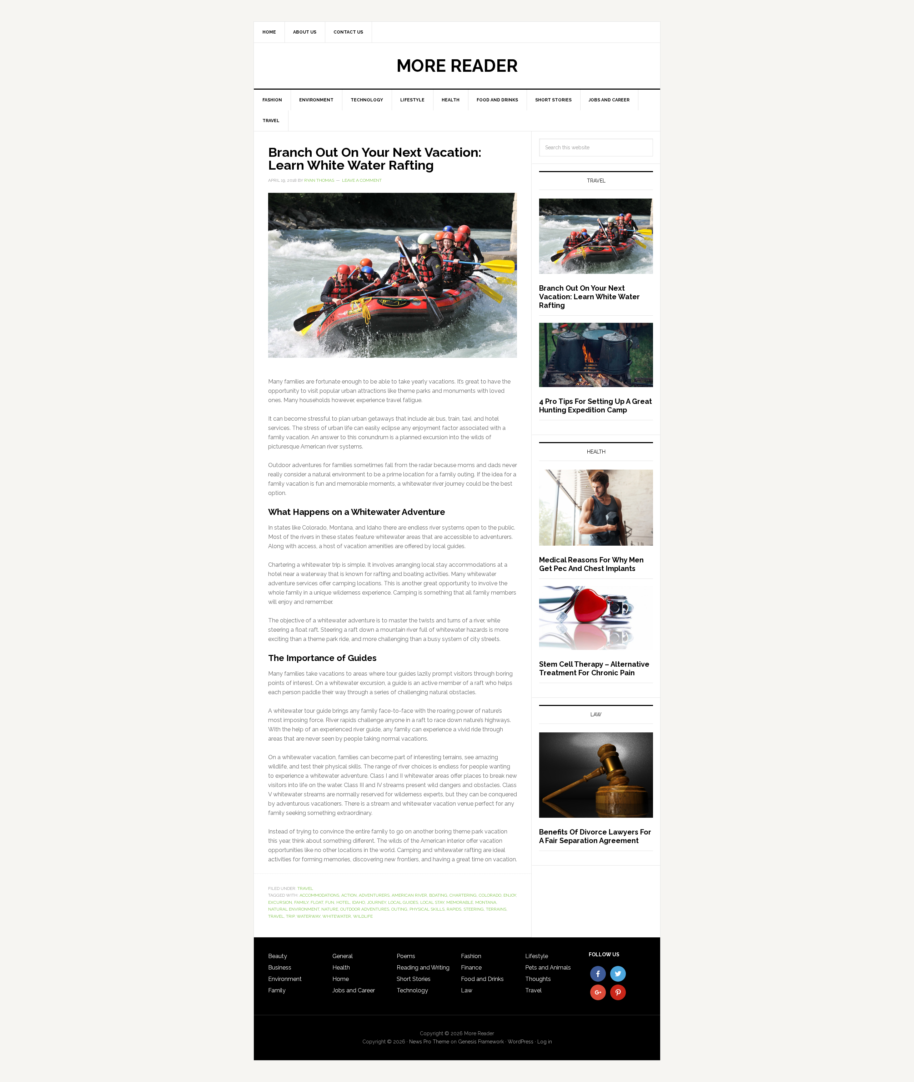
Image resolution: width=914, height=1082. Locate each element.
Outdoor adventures (364, 909)
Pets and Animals (548, 967)
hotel (343, 902)
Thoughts (538, 979)
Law (466, 990)
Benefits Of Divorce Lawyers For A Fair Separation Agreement (595, 836)
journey (376, 902)
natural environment (293, 909)
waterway (308, 916)
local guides (403, 902)
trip (290, 916)
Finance (471, 967)
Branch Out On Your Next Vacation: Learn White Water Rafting (374, 158)
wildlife (363, 916)
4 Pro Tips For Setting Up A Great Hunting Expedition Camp (595, 405)
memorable (459, 902)
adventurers (374, 895)
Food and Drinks (482, 979)
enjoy (509, 895)
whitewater (336, 916)
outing (399, 909)
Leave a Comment (362, 180)
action (349, 895)
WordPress (520, 1042)
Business (279, 967)
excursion (280, 902)
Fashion (471, 956)
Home (340, 979)
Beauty (277, 956)
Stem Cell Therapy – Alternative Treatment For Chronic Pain (594, 668)
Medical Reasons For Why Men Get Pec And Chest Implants (591, 564)
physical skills (427, 909)
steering (473, 909)
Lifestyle (536, 956)
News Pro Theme (429, 1042)
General (342, 956)
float (317, 902)
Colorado (490, 895)
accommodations (319, 895)
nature (329, 909)
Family (277, 990)
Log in (544, 1042)
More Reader (457, 66)
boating (438, 895)
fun (329, 902)
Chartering (463, 895)
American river (409, 895)
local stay (432, 902)
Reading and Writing (423, 967)
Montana (485, 902)
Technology (412, 990)
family (301, 902)
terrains (496, 909)
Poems (406, 956)
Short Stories (414, 979)
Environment (285, 979)
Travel (305, 888)
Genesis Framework (481, 1042)
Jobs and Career (353, 990)
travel (276, 916)
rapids (454, 909)
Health (341, 967)
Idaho (358, 902)
